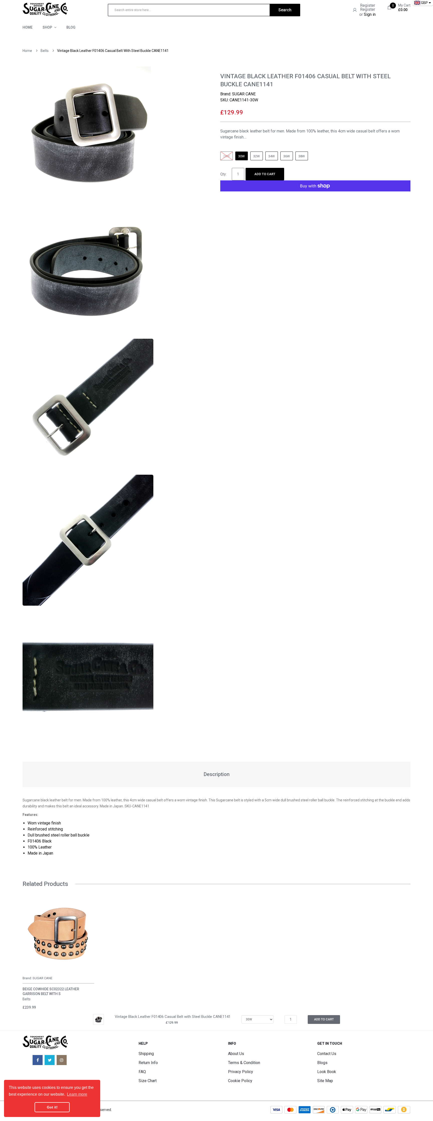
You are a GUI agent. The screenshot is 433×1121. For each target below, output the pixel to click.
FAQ (142, 1071)
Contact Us (326, 1053)
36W (286, 156)
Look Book (326, 1071)
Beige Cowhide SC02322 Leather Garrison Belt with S (51, 991)
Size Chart (148, 1080)
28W (226, 156)
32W (256, 156)
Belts (45, 51)
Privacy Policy (240, 1071)
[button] (28, 941)
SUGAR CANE (244, 94)
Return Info (148, 1062)
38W (301, 156)
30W (241, 156)
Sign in (370, 14)
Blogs (322, 1062)
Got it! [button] (52, 1107)
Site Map (325, 1080)
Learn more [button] (77, 1094)
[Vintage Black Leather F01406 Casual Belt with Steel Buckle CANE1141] (98, 1019)
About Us (236, 1053)
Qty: (223, 174)
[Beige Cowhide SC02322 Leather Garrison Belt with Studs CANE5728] (58, 933)
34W (271, 156)
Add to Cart (264, 174)
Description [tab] (217, 774)
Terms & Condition (244, 1062)
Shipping (146, 1053)
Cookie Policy (240, 1080)
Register (367, 5)
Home (27, 51)
